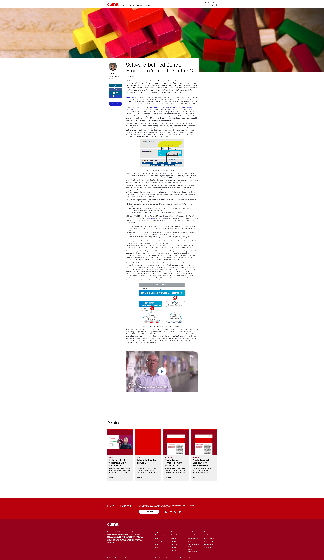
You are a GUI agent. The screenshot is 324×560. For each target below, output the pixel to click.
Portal (215, 2)
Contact (147, 5)
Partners (173, 550)
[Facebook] (180, 511)
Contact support (192, 538)
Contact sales (191, 535)
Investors (174, 541)
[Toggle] (167, 532)
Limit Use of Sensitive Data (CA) (186, 557)
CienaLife (174, 547)
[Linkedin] (166, 511)
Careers (206, 2)
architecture (149, 218)
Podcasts (158, 547)
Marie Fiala (130, 97)
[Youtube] (171, 511)
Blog (156, 538)
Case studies (159, 541)
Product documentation (192, 550)
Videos (157, 544)
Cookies (200, 557)
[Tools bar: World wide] (216, 5)
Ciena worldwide (209, 538)
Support (190, 532)
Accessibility (210, 557)
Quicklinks (207, 532)
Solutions (124, 5)
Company (139, 5)
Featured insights (160, 535)
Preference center (209, 547)
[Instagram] (175, 511)
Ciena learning (208, 541)
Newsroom (174, 544)
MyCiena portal (208, 544)
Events (189, 541)
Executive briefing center (193, 545)
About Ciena (175, 535)
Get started (149, 512)
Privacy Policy (158, 557)
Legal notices (169, 557)
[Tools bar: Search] (212, 5)
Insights (132, 5)
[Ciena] (113, 3)
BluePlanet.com (209, 535)
